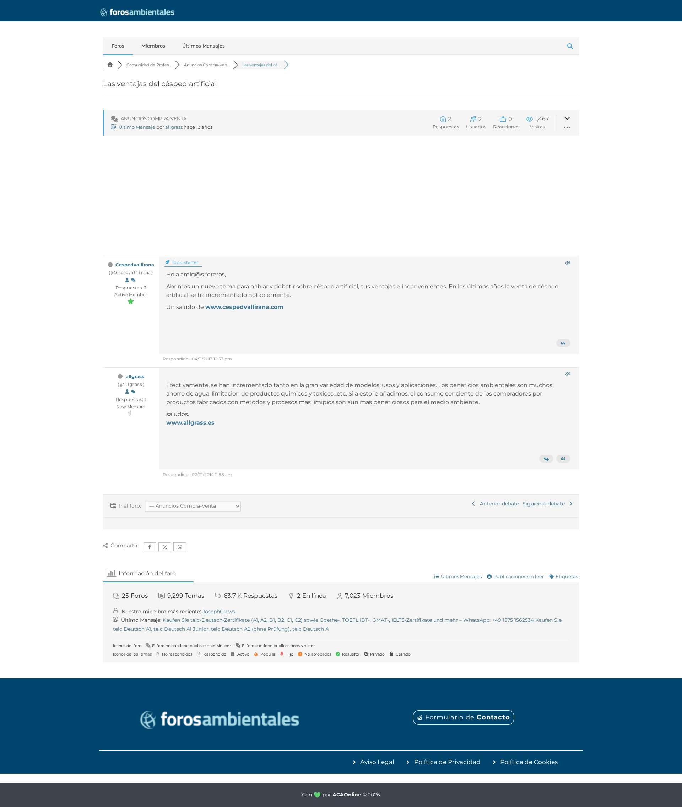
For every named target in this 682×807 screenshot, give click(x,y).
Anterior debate (498, 504)
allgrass (174, 127)
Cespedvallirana (134, 264)
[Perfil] (127, 280)
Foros (118, 46)
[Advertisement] (341, 202)
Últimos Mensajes (203, 46)
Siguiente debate (545, 504)
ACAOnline (346, 794)
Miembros (153, 46)
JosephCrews (218, 611)
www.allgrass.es (190, 422)
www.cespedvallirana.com (244, 307)
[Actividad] (133, 280)
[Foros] (110, 64)
